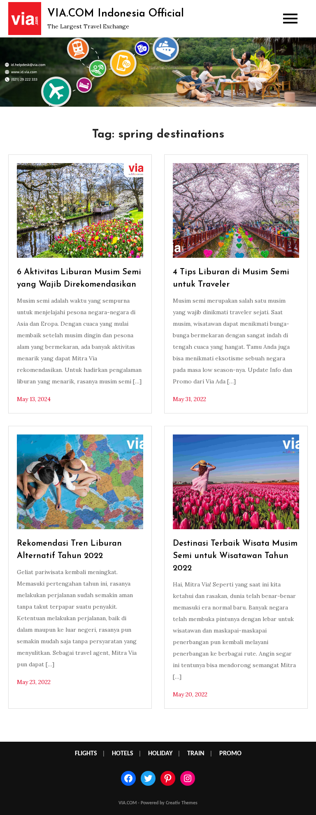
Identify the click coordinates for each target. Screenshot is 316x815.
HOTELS (122, 753)
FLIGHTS (86, 753)
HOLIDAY (160, 753)
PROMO (230, 753)
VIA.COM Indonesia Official (115, 13)
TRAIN (195, 753)
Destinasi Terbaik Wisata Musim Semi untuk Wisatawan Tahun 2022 (235, 555)
